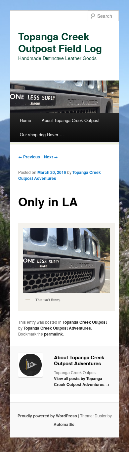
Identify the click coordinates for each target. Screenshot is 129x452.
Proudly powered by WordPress (47, 416)
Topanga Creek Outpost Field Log (60, 42)
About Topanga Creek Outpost (71, 120)
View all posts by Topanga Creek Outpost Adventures (81, 381)
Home (25, 120)
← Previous (29, 157)
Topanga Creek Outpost (85, 322)
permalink (53, 334)
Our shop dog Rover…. (42, 134)
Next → (51, 157)
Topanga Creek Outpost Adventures (57, 328)
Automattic (64, 424)
